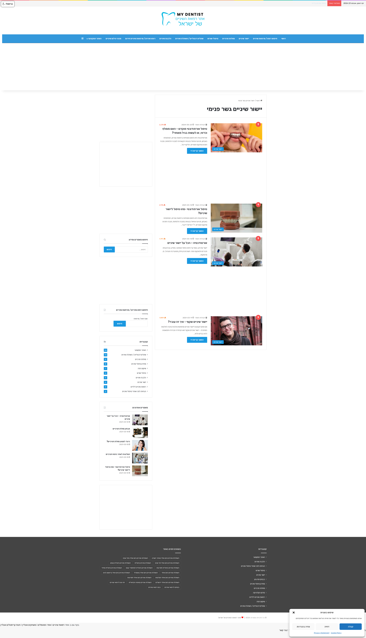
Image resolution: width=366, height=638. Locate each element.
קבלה (350, 626)
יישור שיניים (244, 38)
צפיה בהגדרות (303, 626)
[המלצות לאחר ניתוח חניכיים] (140, 458)
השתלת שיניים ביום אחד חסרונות (139, 578)
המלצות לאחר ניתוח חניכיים (118, 454)
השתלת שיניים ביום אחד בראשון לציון (116, 573)
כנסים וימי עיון (259, 579)
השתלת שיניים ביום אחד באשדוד (146, 573)
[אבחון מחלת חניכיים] (140, 432)
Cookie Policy (336, 633)
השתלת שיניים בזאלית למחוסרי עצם (139, 568)
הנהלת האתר (200, 125)
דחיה (327, 626)
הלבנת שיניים (165, 38)
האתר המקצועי (95, 38)
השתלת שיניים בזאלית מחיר (112, 568)
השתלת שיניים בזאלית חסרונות (168, 568)
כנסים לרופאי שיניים (172, 587)
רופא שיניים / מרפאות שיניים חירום (140, 38)
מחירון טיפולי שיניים (138, 364)
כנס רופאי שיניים (154, 587)
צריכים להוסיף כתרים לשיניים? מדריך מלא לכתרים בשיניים (304, 3)
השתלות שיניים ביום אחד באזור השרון (165, 558)
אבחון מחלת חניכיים (121, 429)
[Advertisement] (210, 177)
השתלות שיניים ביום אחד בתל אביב (135, 558)
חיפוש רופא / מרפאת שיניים (265, 38)
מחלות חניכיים (228, 38)
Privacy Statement (321, 633)
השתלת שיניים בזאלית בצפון (120, 563)
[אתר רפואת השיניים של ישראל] (183, 19)
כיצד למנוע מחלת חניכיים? (118, 441)
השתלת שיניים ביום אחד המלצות (167, 578)
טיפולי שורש (212, 38)
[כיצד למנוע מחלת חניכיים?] (140, 445)
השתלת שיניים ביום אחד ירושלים (167, 582)
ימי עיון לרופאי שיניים (117, 582)
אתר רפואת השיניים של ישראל (229, 618)
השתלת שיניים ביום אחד (170, 573)
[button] (293, 612)
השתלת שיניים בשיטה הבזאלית (140, 582)
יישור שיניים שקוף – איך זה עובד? (187, 321)
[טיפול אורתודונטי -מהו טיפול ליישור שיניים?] (140, 470)
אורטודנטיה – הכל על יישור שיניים (187, 243)
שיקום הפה (142, 368)
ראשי (283, 38)
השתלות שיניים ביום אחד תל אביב (167, 563)
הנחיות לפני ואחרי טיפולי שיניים (134, 391)
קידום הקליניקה (259, 592)
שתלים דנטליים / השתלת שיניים (189, 38)
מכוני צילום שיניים (113, 38)
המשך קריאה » (197, 151)
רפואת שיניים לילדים (138, 387)
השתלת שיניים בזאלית (143, 563)
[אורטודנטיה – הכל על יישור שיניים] (140, 419)
